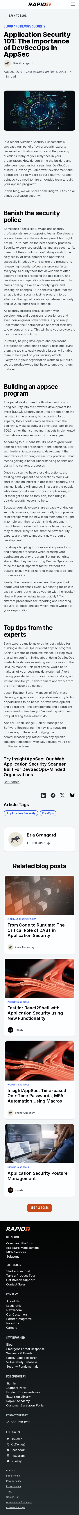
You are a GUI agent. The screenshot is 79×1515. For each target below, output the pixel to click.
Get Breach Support (20, 1280)
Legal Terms (13, 1475)
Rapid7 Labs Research (21, 1358)
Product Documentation (23, 1392)
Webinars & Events (19, 1353)
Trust (9, 1491)
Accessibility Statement (19, 1502)
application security (31, 151)
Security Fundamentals (22, 1366)
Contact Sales (16, 1284)
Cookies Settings (15, 1507)
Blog (9, 1344)
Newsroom (14, 1310)
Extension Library (18, 1396)
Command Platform (19, 1243)
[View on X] (62, 795)
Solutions (12, 1256)
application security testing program (33, 294)
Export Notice (13, 1486)
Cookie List (12, 1497)
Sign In (11, 1383)
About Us (13, 1301)
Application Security (21, 813)
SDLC (8, 430)
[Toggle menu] (73, 4)
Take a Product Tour (20, 1275)
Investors (12, 1323)
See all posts (39, 1207)
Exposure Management (22, 1248)
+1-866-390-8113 (18, 1422)
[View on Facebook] (53, 795)
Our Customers (17, 1314)
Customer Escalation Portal (25, 1405)
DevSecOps (61, 165)
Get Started (11, 782)
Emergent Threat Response (25, 1349)
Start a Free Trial (18, 1271)
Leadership (13, 1305)
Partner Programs (19, 1319)
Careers (11, 1327)
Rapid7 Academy (18, 1401)
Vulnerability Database (21, 1362)
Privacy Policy (13, 1481)
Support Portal (16, 1388)
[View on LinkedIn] (43, 795)
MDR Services (16, 1252)
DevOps (48, 813)
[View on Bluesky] (72, 795)
